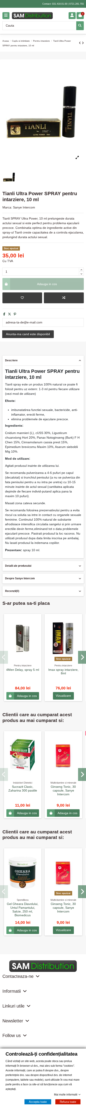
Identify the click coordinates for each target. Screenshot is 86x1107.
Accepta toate (38, 1101)
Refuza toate (68, 1101)
